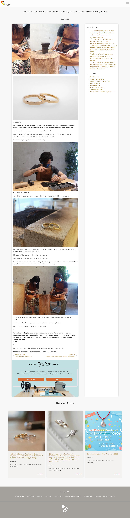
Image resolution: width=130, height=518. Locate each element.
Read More (40, 474)
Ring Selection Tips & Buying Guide (102, 92)
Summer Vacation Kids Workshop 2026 (102, 454)
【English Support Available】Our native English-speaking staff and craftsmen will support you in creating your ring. (26, 456)
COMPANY (88, 496)
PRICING (40, 496)
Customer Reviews (97, 79)
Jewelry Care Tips (96, 89)
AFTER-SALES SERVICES (74, 496)
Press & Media (95, 83)
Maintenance (95, 85)
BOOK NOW (19, 496)
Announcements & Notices (99, 81)
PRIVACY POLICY (109, 496)
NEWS (56, 496)
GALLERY (48, 496)
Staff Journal (94, 77)
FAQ (61, 496)
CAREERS (97, 496)
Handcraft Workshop (97, 87)
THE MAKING (30, 496)
